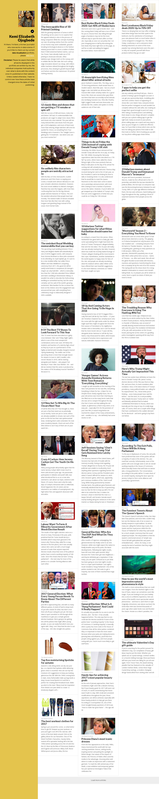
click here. (30, 55)
